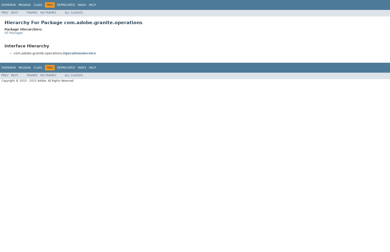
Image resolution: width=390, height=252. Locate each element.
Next (14, 12)
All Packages (14, 33)
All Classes (74, 12)
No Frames (48, 12)
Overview (8, 5)
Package (25, 5)
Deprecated (66, 5)
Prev (4, 12)
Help (92, 5)
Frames (32, 12)
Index (82, 5)
